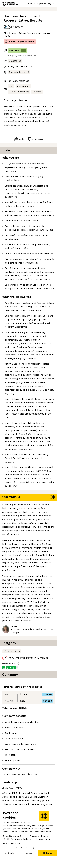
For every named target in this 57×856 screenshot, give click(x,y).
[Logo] (10, 4)
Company (37, 139)
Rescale (36, 20)
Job (21, 139)
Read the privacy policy (12, 844)
